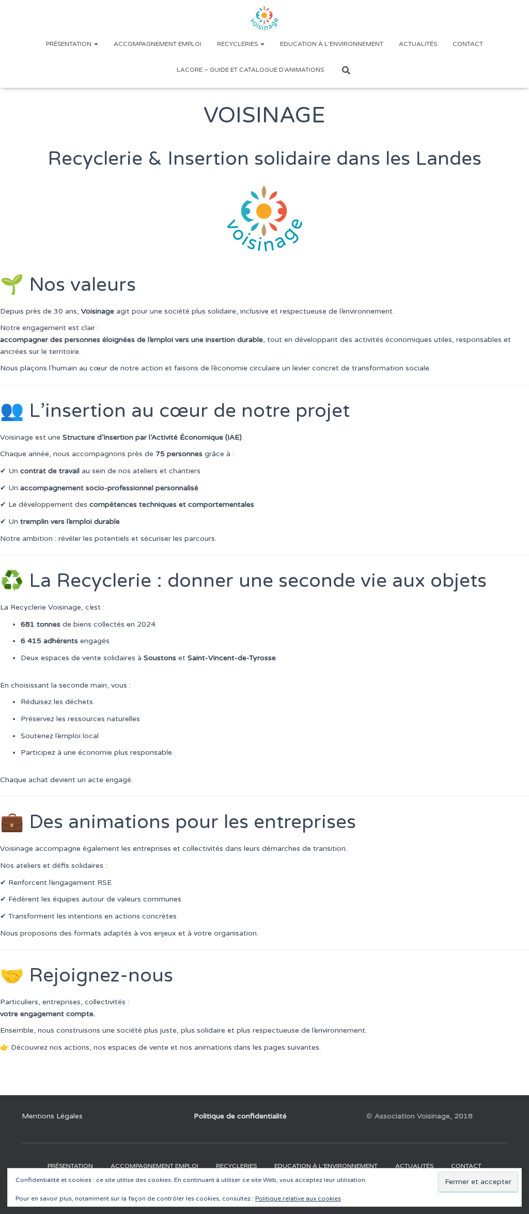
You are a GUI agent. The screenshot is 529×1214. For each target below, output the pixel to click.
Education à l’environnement (331, 44)
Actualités (418, 44)
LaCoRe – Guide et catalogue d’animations (250, 69)
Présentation (69, 44)
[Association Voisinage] (265, 18)
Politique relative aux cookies (298, 1198)
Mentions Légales (52, 1116)
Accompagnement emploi (157, 44)
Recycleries (238, 44)
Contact (468, 44)
